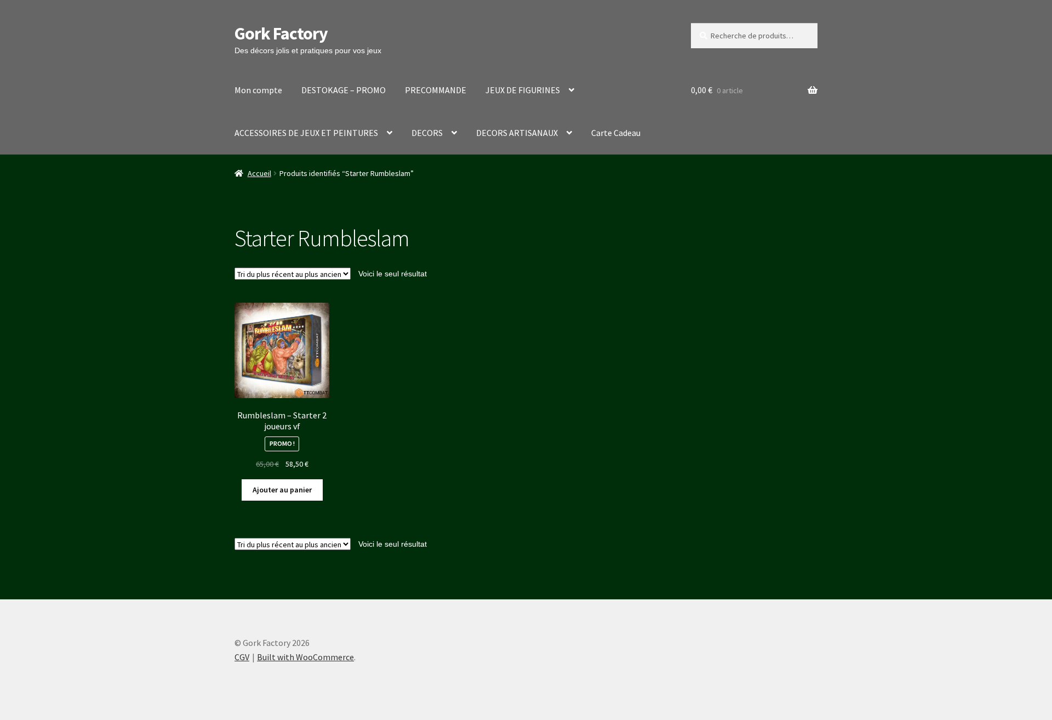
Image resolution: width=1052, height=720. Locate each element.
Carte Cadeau (616, 132)
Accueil (259, 173)
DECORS (427, 132)
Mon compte (258, 89)
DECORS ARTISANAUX (517, 132)
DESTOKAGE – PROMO (343, 89)
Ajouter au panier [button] (282, 490)
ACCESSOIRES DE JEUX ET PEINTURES (306, 132)
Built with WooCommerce (305, 656)
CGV (242, 656)
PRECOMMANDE (435, 89)
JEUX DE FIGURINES (522, 89)
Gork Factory (281, 33)
